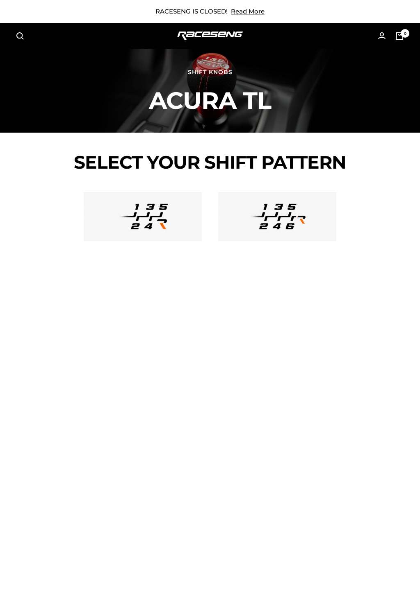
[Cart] (399, 36)
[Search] (20, 36)
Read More (248, 11)
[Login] (382, 35)
